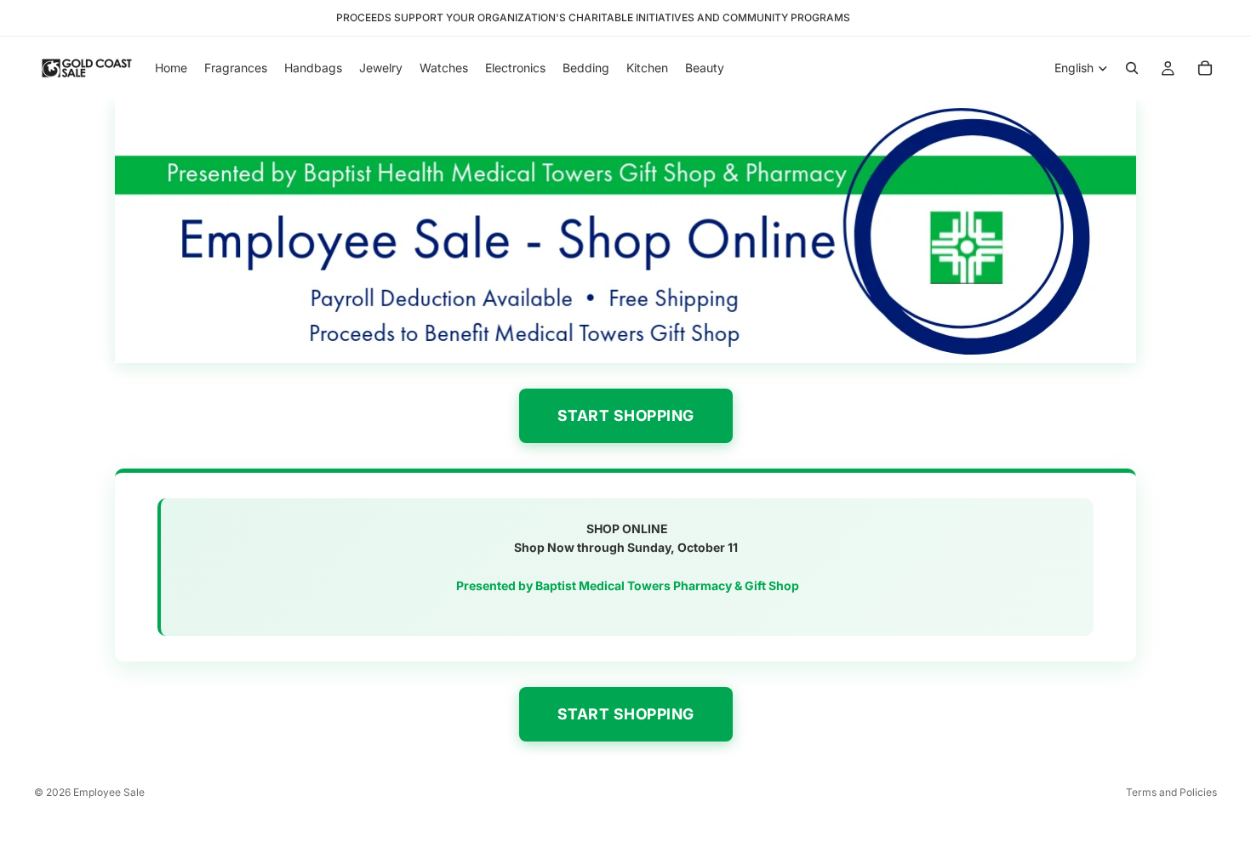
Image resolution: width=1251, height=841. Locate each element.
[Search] (1132, 68)
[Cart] (1205, 68)
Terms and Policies (1171, 792)
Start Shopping (625, 415)
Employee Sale (109, 792)
